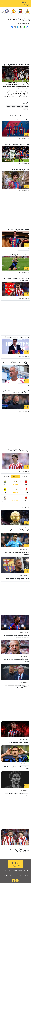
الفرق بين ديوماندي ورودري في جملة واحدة (17, 144)
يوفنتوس (26, 109)
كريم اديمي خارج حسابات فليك (20, 169)
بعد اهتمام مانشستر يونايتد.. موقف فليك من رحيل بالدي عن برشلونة (16, 636)
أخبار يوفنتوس (16, 19)
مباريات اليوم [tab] (15, 476)
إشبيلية (26, 106)
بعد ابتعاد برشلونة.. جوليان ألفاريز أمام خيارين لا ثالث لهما (15, 451)
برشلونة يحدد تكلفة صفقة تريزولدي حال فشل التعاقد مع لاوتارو (16, 767)
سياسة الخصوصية (17, 875)
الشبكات (28, 20)
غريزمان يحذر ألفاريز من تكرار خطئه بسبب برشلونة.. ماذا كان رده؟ (17, 850)
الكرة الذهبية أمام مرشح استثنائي (19, 530)
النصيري (8, 106)
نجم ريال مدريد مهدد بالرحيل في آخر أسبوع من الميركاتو (16, 363)
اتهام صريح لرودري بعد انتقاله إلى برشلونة (17, 337)
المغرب (13, 106)
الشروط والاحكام (7, 875)
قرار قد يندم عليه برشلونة (22, 119)
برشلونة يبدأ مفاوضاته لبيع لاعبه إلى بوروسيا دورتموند (16, 660)
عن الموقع (26, 875)
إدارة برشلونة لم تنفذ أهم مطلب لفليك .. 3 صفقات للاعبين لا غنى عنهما (17, 686)
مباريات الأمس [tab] (25, 476)
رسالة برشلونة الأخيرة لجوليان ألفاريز (19, 742)
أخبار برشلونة (22, 19)
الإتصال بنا (7, 870)
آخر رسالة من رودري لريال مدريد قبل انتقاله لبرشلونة (17, 553)
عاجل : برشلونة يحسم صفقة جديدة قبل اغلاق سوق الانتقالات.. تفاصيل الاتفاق (16, 391)
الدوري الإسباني (20, 106)
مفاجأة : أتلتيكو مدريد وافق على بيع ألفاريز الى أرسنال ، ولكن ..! (16, 279)
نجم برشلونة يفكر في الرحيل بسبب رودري (17, 229)
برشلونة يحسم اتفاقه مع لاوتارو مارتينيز (17, 254)
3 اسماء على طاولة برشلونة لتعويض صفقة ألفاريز (17, 794)
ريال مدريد (24, 20)
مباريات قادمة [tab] (6, 476)
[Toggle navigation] (2, 3)
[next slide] (2, 11)
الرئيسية (28, 17)
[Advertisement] (15, 46)
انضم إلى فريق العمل (17, 870)
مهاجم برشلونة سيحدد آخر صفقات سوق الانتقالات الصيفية (17, 579)
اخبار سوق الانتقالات (8, 19)
